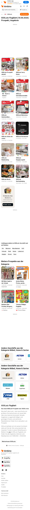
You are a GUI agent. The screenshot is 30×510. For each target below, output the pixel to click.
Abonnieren (25, 14)
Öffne (26, 2)
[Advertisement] (15, 40)
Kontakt (3, 478)
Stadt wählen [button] (25, 10)
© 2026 (15, 501)
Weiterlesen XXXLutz (9, 441)
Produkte (3, 487)
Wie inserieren (4, 493)
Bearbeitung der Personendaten (15, 507)
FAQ (2, 476)
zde (10, 432)
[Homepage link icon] (6, 445)
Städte (3, 484)
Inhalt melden (4, 480)
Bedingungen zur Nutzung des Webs (15, 505)
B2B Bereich (4, 495)
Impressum (4, 482)
